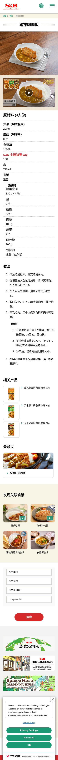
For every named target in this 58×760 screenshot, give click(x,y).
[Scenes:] (29, 581)
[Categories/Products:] (29, 572)
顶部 (4, 16)
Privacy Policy (29, 722)
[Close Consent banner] (52, 699)
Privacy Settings (29, 730)
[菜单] (52, 5)
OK (29, 745)
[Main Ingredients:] (29, 590)
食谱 (11, 16)
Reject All (29, 737)
